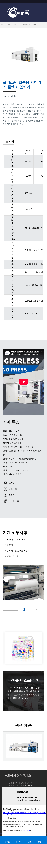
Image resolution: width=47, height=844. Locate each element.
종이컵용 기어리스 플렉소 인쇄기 (23, 754)
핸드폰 (18, 842)
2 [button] (29, 609)
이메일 (29, 842)
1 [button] (24, 609)
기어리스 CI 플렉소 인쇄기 (25, 24)
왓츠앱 (7, 842)
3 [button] (33, 609)
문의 (40, 842)
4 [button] (37, 609)
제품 (8, 24)
